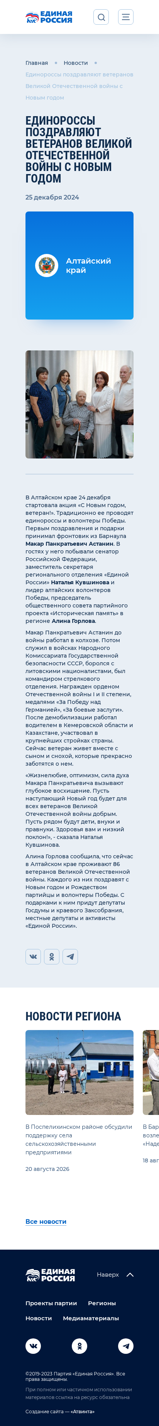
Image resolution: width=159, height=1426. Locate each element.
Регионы (102, 1303)
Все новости (45, 1221)
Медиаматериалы (91, 1318)
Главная (36, 62)
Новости (76, 62)
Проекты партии (51, 1303)
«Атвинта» (82, 1411)
